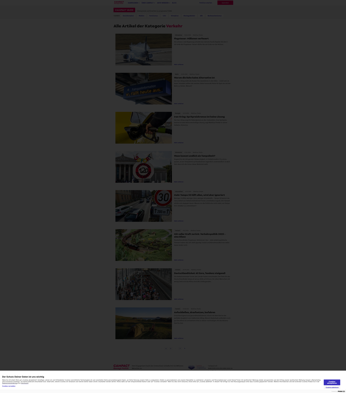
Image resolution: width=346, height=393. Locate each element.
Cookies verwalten (8, 386)
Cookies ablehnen (332, 387)
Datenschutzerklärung (9, 383)
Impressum (24, 383)
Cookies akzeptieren (332, 382)
